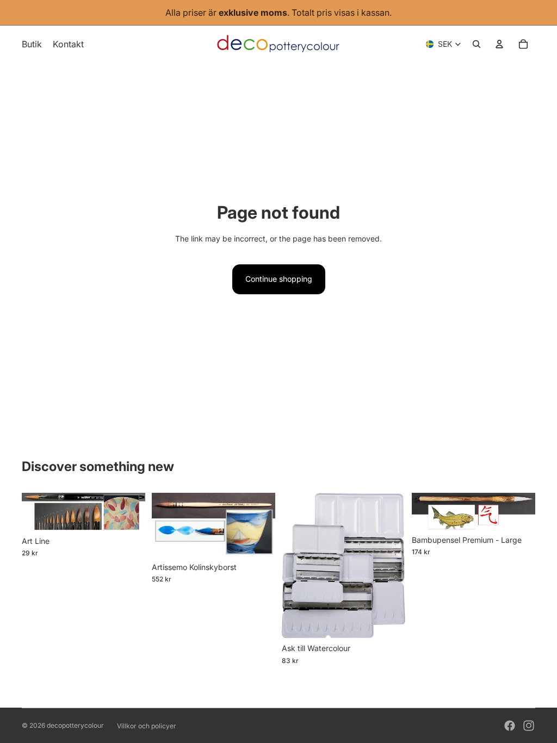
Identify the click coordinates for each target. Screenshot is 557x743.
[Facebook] (509, 725)
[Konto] (499, 44)
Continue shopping (278, 278)
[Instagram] (528, 725)
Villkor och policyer (146, 726)
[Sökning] (476, 44)
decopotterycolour (75, 725)
